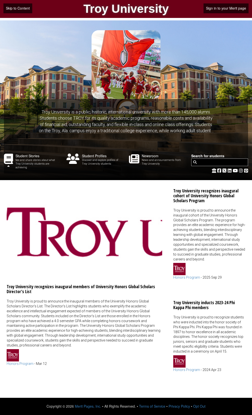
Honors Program (20, 364)
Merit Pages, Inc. (88, 406)
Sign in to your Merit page (226, 8)
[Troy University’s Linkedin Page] (230, 170)
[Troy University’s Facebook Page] (219, 170)
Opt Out (199, 406)
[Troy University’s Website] (214, 170)
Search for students (207, 156)
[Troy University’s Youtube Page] (236, 170)
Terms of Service (152, 406)
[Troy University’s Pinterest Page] (246, 170)
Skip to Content (18, 8)
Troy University (126, 8)
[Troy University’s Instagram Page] (241, 170)
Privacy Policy (179, 406)
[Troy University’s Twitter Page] (225, 170)
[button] (84, 275)
